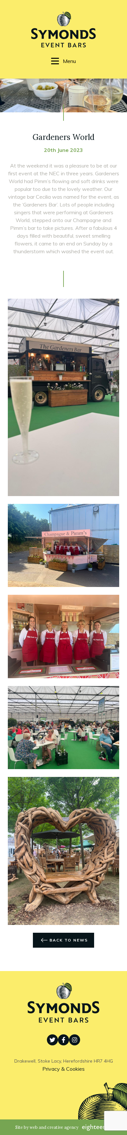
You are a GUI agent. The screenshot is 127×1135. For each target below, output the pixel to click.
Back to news (68, 940)
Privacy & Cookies (63, 1069)
